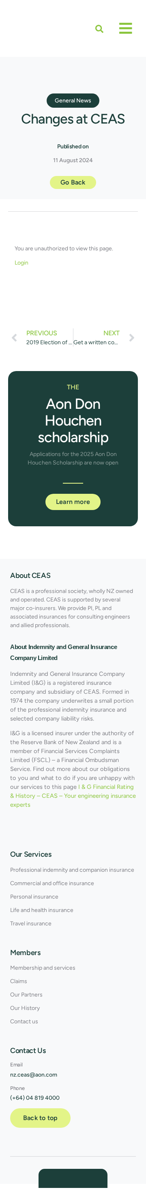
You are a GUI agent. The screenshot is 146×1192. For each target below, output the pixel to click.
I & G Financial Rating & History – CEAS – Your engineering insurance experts (73, 795)
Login (21, 262)
